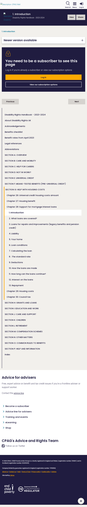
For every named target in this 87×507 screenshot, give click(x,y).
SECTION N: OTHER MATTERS (19, 337)
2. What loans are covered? (23, 218)
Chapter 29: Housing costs (20, 291)
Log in (43, 77)
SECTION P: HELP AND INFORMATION (22, 348)
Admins (53, 472)
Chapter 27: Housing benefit (21, 201)
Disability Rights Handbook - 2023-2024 (25, 114)
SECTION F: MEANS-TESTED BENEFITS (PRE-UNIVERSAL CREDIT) (35, 183)
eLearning (10, 422)
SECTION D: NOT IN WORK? (18, 172)
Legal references (13, 143)
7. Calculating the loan (20, 250)
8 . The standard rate (19, 256)
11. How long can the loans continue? (27, 273)
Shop (8, 427)
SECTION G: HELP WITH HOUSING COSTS (25, 189)
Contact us (12, 472)
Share (80, 17)
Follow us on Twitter (15, 446)
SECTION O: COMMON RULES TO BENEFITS (25, 343)
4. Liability (14, 233)
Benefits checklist (14, 132)
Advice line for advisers (18, 411)
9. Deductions (16, 262)
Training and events (16, 417)
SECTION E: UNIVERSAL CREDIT (19, 178)
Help (18, 472)
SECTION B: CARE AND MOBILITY (20, 160)
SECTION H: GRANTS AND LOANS (21, 302)
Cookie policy (46, 472)
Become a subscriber (17, 406)
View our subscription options (43, 84)
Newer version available (20, 40)
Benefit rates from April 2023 (19, 137)
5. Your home (15, 239)
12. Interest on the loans (21, 279)
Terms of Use (26, 472)
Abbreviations (12, 149)
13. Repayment (16, 285)
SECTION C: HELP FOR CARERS (19, 166)
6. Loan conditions (18, 245)
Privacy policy (36, 472)
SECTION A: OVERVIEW (16, 155)
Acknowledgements (15, 126)
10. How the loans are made (23, 268)
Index (7, 354)
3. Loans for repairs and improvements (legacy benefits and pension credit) (44, 226)
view (71, 17)
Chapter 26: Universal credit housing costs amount (33, 195)
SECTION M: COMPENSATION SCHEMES (23, 331)
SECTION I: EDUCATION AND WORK (22, 308)
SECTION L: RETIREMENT (16, 325)
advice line (19, 393)
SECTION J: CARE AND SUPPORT (20, 314)
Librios (12, 475)
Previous (10, 101)
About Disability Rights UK (18, 120)
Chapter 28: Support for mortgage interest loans (32, 206)
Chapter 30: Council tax (19, 297)
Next (77, 101)
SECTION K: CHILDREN (15, 320)
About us (5, 472)
